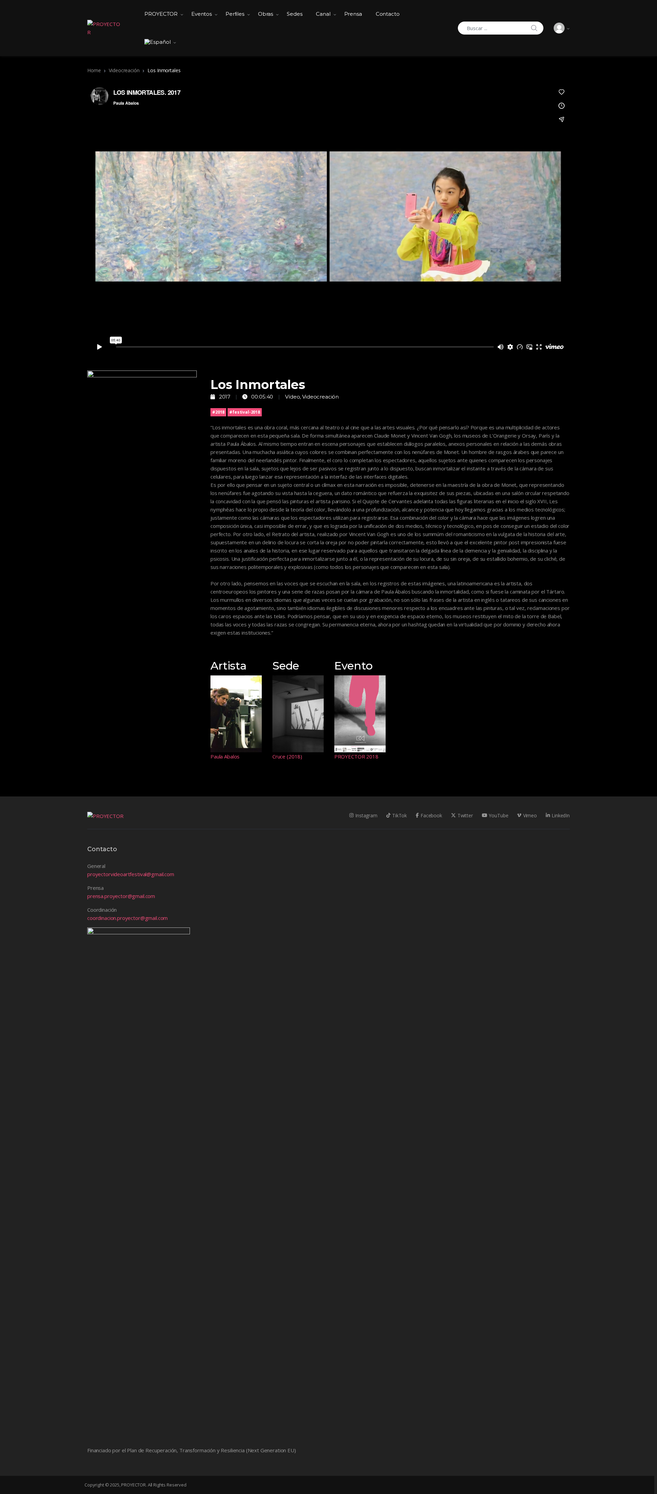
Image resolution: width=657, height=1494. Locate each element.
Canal (323, 14)
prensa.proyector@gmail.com (121, 896)
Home (94, 70)
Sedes (294, 14)
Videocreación (124, 70)
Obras (265, 14)
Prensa (353, 14)
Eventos (201, 14)
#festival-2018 (244, 412)
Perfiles (235, 14)
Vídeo (292, 396)
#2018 (218, 412)
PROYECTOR (161, 14)
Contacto (388, 14)
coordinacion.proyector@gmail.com (127, 917)
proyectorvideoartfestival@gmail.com (130, 874)
